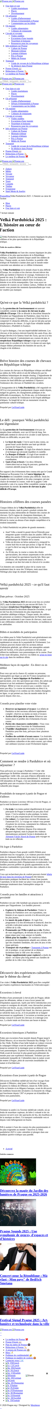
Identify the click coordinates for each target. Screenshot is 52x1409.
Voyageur (10, 176)
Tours (8, 181)
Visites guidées (17, 36)
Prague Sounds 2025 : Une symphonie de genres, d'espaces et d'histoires (24, 1235)
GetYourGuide (18, 407)
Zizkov (9, 169)
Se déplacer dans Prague (21, 66)
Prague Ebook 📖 (13, 68)
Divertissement (17, 13)
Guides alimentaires (19, 28)
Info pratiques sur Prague (16, 46)
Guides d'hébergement (21, 18)
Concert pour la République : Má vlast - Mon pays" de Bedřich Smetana (23, 1279)
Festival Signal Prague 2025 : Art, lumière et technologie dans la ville (24, 1322)
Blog (8, 196)
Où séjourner (11, 16)
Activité (9, 1149)
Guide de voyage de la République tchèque (30, 63)
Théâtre (9, 186)
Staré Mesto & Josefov (15, 191)
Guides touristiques (19, 8)
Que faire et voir (13, 6)
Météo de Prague (18, 58)
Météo (8, 171)
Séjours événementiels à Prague (25, 21)
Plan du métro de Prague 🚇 (18, 1345)
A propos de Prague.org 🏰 (18, 1350)
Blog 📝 (9, 1352)
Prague (3, 196)
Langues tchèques (19, 53)
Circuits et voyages (14, 33)
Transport (10, 61)
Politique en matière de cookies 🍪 (21, 1358)
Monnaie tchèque (18, 51)
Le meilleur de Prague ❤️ (17, 74)
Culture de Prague (19, 48)
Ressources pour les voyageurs (24, 43)
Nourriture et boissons (20, 41)
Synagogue (10, 189)
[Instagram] (1, 1334)
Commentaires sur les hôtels (23, 23)
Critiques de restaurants (21, 31)
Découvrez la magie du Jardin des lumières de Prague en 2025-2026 (24, 1192)
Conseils (9, 184)
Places (14, 11)
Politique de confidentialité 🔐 (19, 1355)
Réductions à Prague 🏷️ (16, 71)
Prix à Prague (17, 56)
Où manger (10, 26)
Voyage (9, 174)
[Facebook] (1, 1332)
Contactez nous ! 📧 (15, 1360)
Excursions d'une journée (22, 38)
